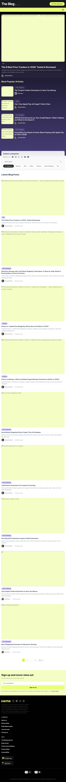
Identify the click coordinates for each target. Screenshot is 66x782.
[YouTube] (25, 157)
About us (4, 720)
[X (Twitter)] (22, 157)
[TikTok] (19, 157)
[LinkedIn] (28, 157)
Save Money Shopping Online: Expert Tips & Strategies (21, 432)
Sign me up (33, 687)
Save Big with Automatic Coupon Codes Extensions (19, 538)
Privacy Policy (55, 691)
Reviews (39, 166)
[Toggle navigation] (63, 9)
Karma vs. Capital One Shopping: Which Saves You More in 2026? (25, 326)
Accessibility (5, 752)
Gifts (25, 166)
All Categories (8, 166)
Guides (17, 101)
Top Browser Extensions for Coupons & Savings (18, 485)
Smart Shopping (20, 87)
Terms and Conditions (8, 746)
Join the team (5, 729)
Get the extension (57, 4)
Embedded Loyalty (7, 726)
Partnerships (5, 723)
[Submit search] (61, 161)
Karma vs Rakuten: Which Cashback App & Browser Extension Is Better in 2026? (30, 379)
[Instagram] (15, 157)
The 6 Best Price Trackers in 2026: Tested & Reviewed (28, 67)
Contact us (4, 732)
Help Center (5, 743)
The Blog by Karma (7, 740)
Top (3, 63)
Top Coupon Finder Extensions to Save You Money (35, 90)
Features (18, 166)
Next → (41, 660)
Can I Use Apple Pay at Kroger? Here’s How (32, 104)
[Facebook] (12, 157)
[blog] (5, 701)
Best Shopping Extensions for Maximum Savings (19, 644)
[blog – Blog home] (11, 3)
